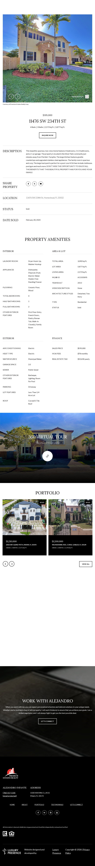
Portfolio (39, 805)
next (17, 96)
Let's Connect (76, 805)
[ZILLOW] (57, 812)
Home (12, 805)
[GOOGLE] (50, 812)
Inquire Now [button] (47, 135)
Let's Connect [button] (47, 721)
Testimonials (57, 805)
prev (11, 96)
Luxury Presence (56, 851)
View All (85, 564)
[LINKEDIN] (44, 812)
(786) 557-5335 (9, 793)
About (25, 805)
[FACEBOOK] (38, 812)
